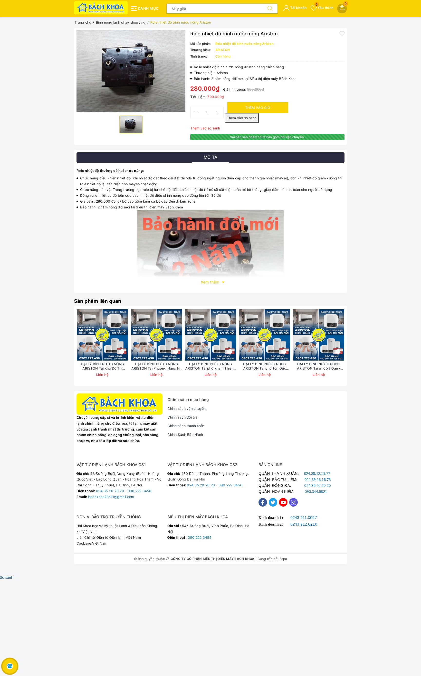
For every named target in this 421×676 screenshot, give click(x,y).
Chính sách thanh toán (185, 426)
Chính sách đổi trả (182, 417)
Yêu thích (325, 8)
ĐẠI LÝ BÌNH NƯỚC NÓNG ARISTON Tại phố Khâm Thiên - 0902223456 (210, 366)
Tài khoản (298, 8)
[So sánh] (125, 335)
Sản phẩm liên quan (97, 301)
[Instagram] (293, 502)
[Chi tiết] (79, 335)
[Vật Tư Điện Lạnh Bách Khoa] (101, 7)
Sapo (283, 559)
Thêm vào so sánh (205, 128)
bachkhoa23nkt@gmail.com (111, 497)
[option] (131, 71)
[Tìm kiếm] (269, 8)
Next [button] (358, 349)
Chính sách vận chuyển (186, 408)
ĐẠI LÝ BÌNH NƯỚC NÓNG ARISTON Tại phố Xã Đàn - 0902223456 (318, 366)
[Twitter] (273, 502)
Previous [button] (63, 349)
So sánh (6, 577)
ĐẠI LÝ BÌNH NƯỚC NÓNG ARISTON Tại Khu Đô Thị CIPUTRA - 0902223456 (102, 366)
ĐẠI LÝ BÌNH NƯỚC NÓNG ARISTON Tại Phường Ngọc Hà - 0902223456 (156, 366)
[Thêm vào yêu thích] (342, 33)
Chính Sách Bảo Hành (185, 434)
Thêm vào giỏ (257, 108)
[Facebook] (262, 502)
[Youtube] (283, 502)
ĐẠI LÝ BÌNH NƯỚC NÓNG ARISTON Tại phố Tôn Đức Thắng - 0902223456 (264, 366)
